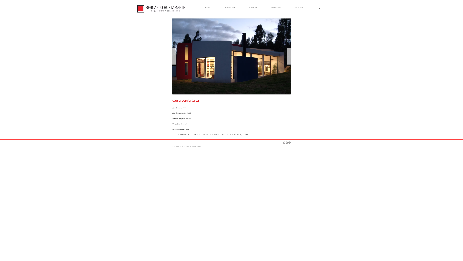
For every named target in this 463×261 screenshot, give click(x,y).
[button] (231, 56)
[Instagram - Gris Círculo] (289, 142)
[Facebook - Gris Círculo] (287, 142)
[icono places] (284, 142)
